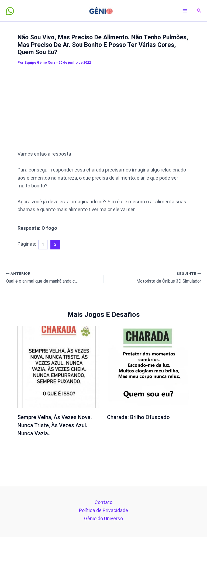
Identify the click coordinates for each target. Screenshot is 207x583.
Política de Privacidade (103, 510)
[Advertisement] (112, 108)
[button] (199, 10)
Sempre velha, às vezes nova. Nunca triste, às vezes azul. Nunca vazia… (55, 425)
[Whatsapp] (10, 11)
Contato (103, 502)
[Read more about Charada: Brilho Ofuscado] (148, 366)
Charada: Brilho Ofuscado (138, 417)
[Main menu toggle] (185, 10)
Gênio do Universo (103, 518)
